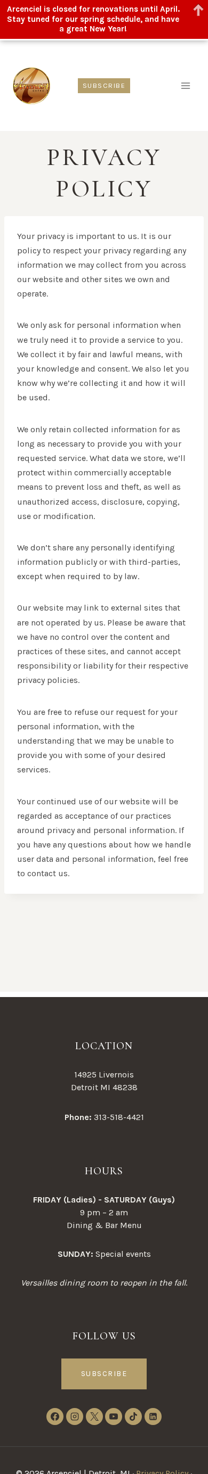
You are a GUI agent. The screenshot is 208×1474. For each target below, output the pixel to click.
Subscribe (104, 85)
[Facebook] (54, 1416)
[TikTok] (133, 1416)
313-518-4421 (119, 1117)
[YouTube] (113, 1416)
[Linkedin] (153, 1416)
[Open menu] (185, 85)
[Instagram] (74, 1416)
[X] (94, 1416)
